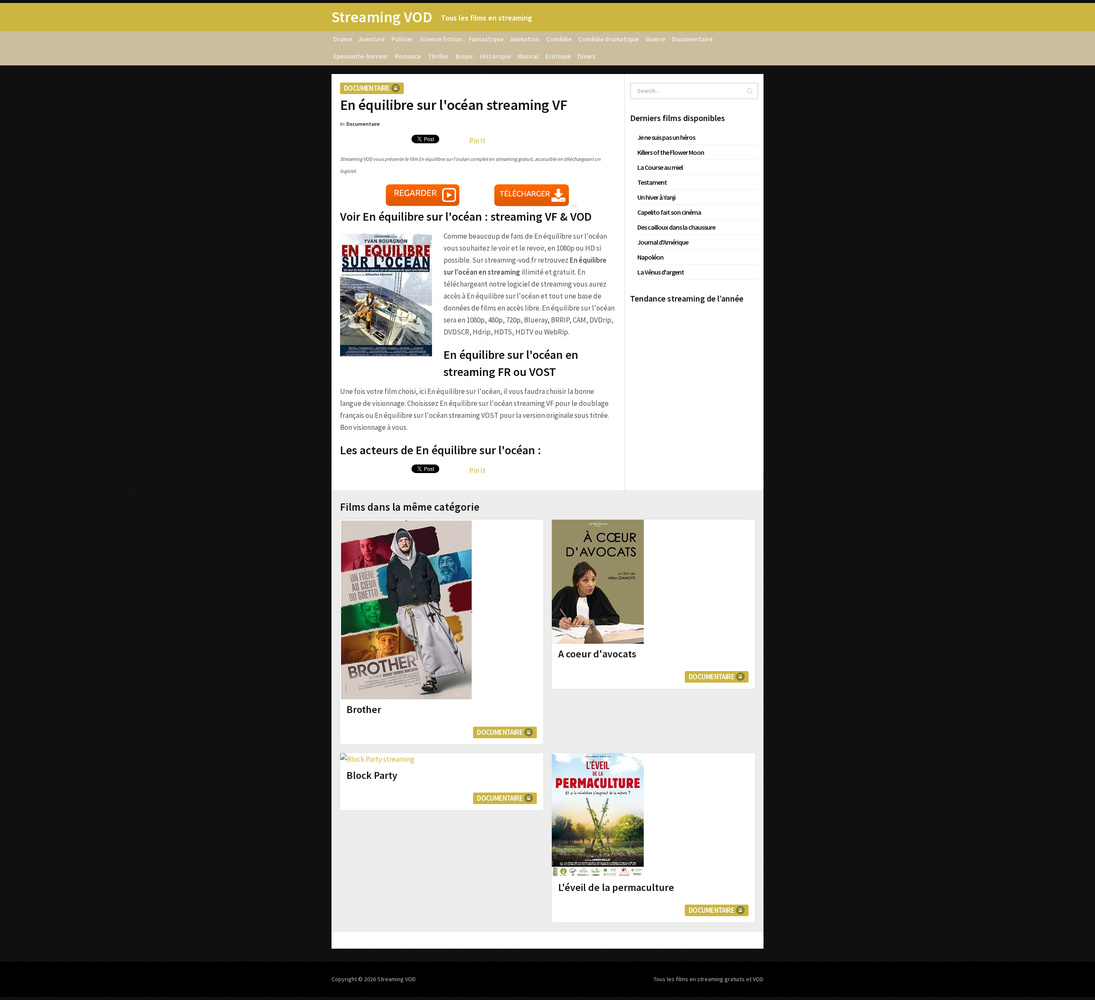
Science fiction (441, 39)
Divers (586, 56)
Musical (528, 56)
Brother (363, 709)
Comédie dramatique (608, 39)
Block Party (371, 775)
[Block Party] (377, 759)
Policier (402, 39)
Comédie (558, 39)
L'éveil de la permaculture (616, 887)
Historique (495, 56)
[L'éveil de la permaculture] (598, 815)
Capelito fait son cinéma (669, 212)
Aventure (372, 39)
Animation (524, 39)
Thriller (438, 56)
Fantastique (486, 39)
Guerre (655, 39)
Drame (342, 39)
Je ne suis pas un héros (666, 137)
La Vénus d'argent (660, 272)
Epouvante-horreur (360, 56)
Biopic (464, 56)
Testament (652, 182)
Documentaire (692, 39)
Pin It (477, 140)
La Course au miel (660, 167)
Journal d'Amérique (662, 242)
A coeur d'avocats (597, 653)
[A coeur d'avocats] (598, 582)
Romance (408, 56)
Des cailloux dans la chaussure (676, 227)
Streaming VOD (381, 17)
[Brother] (406, 609)
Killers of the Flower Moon (670, 152)
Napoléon (650, 257)
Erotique (558, 56)
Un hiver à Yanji (656, 197)
